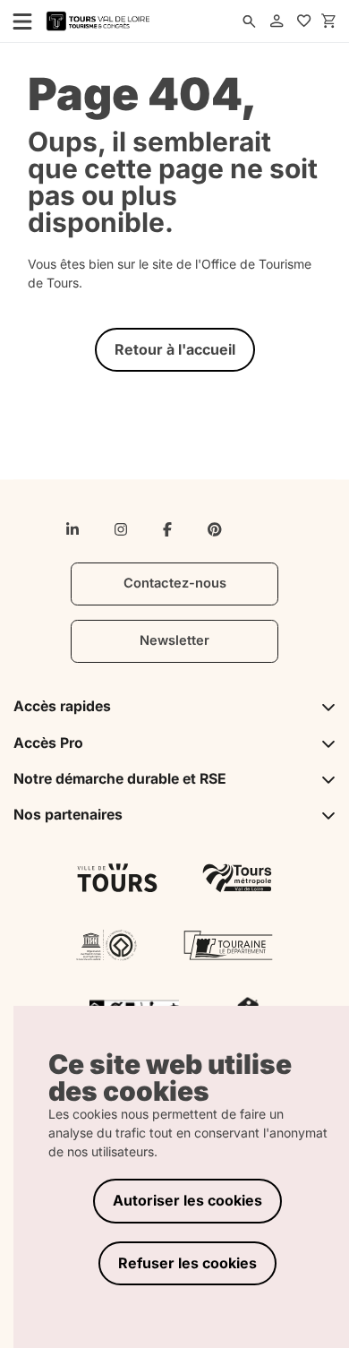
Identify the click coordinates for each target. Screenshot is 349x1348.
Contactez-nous (174, 583)
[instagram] (121, 529)
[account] (276, 21)
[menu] (17, 20)
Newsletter (174, 640)
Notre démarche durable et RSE (119, 778)
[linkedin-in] (72, 529)
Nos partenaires (68, 814)
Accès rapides (62, 706)
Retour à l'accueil (175, 349)
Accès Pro (48, 742)
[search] (249, 21)
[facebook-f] (167, 529)
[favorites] (304, 21)
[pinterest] (215, 529)
